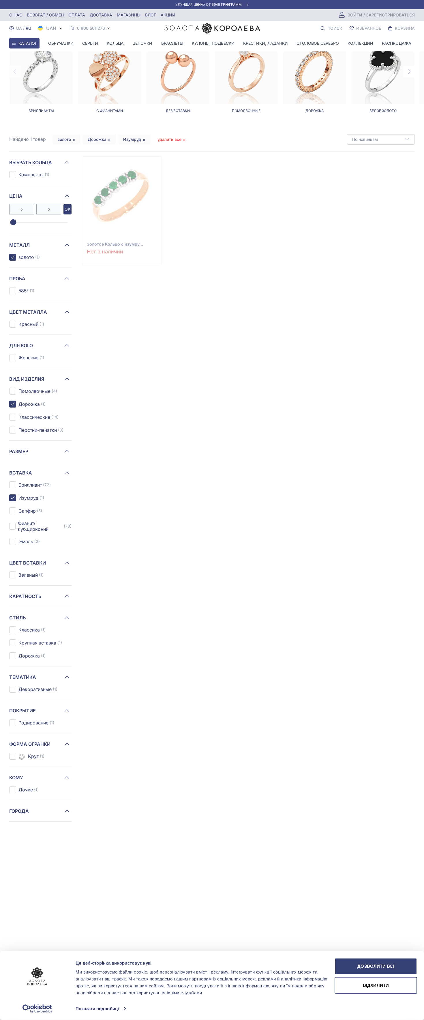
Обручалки (61, 43)
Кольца (115, 43)
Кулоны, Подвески (213, 43)
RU (28, 28)
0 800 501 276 (91, 28)
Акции (168, 14)
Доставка (101, 14)
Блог (150, 14)
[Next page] (409, 71)
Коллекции (360, 43)
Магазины (128, 14)
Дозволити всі (375, 966)
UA (19, 28)
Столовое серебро (318, 43)
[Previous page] (15, 71)
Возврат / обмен (45, 14)
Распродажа (396, 43)
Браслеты (172, 43)
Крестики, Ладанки (265, 43)
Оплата (76, 14)
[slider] (13, 222)
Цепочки (142, 43)
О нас (15, 14)
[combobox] (381, 139)
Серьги (90, 43)
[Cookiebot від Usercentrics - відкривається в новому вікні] (37, 1008)
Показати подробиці (97, 1008)
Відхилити (376, 984)
